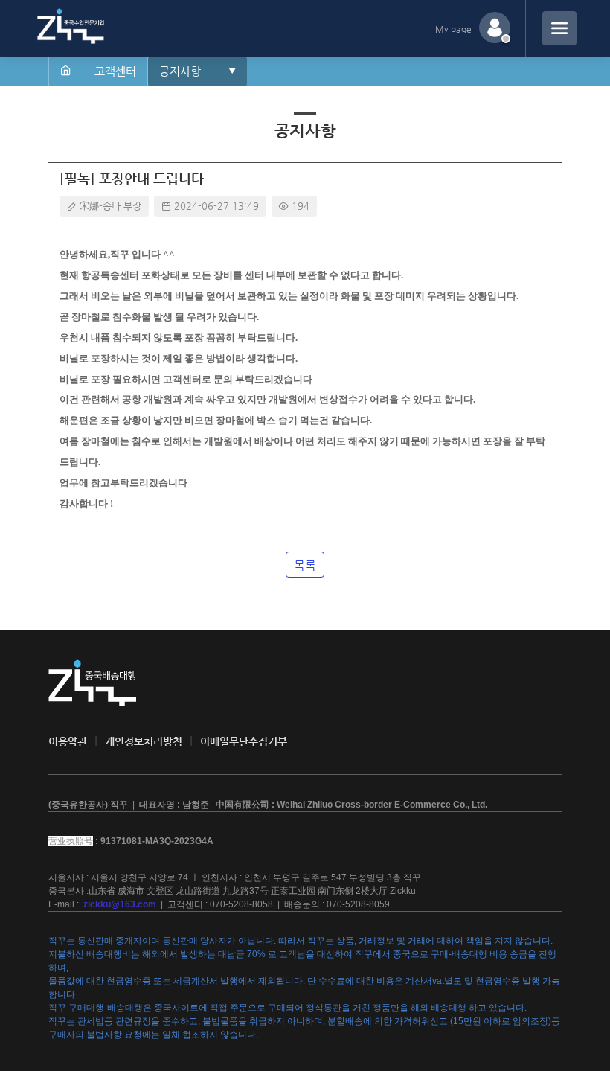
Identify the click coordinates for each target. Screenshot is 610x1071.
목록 (305, 565)
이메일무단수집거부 (243, 741)
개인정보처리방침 (143, 741)
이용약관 (67, 741)
